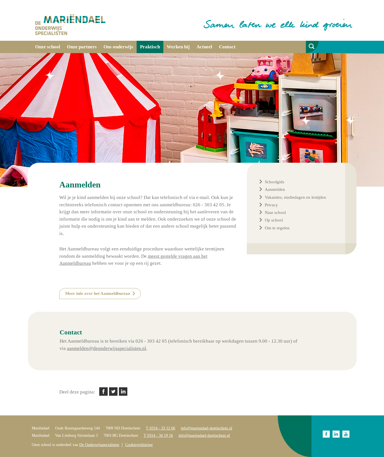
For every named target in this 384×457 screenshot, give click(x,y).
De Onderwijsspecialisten (99, 445)
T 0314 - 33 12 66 (160, 428)
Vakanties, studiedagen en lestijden (295, 197)
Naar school (275, 212)
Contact (227, 46)
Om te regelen (277, 228)
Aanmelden (275, 189)
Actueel (204, 46)
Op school (274, 220)
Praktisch (150, 46)
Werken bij (178, 46)
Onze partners (82, 46)
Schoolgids (274, 182)
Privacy (271, 205)
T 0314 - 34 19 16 (158, 435)
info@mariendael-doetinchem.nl (206, 428)
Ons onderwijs (118, 46)
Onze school (47, 46)
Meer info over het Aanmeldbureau (97, 293)
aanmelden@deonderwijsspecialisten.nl (106, 348)
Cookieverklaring (139, 445)
